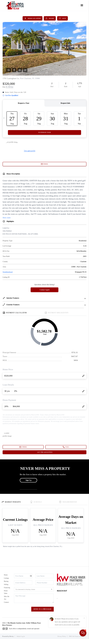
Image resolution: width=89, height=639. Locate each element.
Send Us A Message (42, 609)
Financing (7, 587)
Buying (6, 581)
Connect (6, 602)
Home (6, 575)
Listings (6, 578)
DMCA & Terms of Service (76, 636)
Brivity (11, 636)
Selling (6, 584)
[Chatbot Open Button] (82, 632)
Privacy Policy (62, 636)
